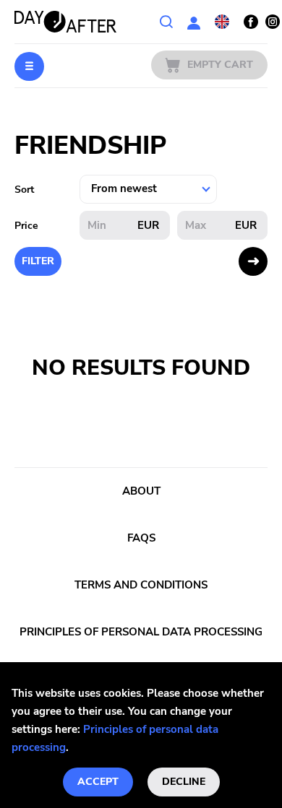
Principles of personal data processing (141, 632)
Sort (24, 189)
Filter (38, 261)
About (141, 491)
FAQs (141, 538)
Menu (29, 66)
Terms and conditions (141, 585)
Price (26, 226)
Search (166, 21)
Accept (98, 782)
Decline (183, 782)
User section (194, 21)
